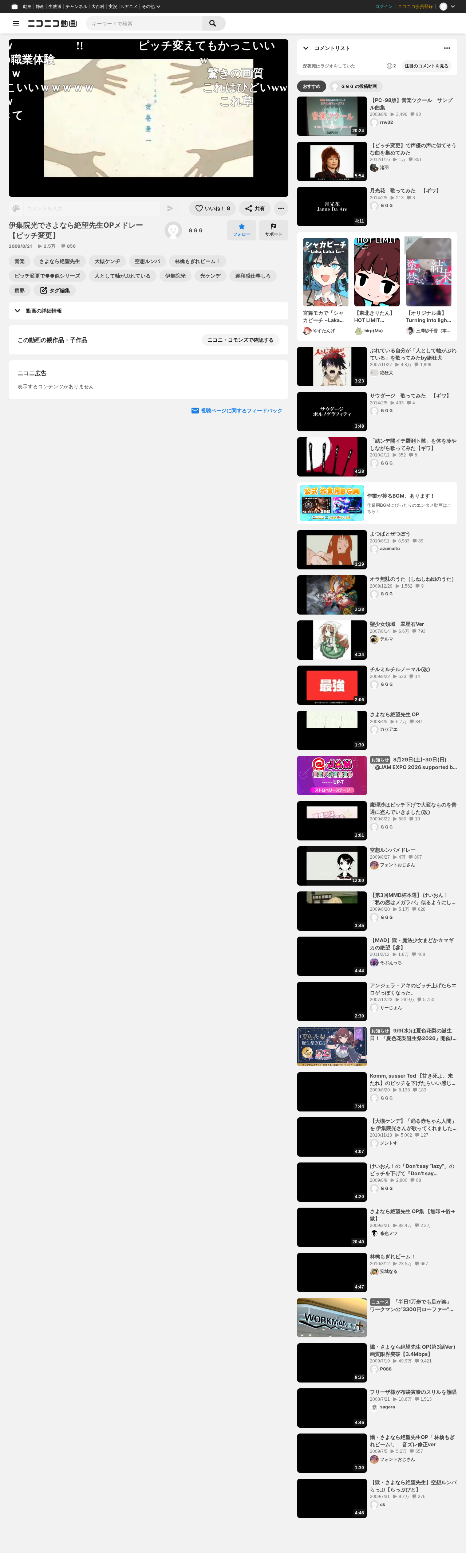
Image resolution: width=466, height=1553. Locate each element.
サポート (274, 234)
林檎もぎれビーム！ (393, 1256)
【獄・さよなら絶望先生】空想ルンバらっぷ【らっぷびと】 (413, 1486)
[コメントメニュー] (447, 48)
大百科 (97, 6)
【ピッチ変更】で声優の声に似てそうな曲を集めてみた (413, 149)
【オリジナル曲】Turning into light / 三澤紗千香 (427, 316)
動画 (27, 6)
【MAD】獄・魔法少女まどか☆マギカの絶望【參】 (412, 943)
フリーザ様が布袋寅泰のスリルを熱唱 (413, 1392)
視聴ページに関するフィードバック (242, 552)
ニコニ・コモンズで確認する (241, 340)
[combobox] (144, 23)
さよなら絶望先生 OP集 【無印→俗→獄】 (412, 1214)
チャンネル (76, 6)
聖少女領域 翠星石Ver (397, 624)
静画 (40, 6)
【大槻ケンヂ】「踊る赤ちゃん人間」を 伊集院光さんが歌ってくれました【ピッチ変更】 (413, 1125)
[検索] (214, 23)
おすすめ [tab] (311, 86)
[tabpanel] (377, 807)
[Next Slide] (274, 483)
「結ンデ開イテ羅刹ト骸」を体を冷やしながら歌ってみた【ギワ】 (413, 444)
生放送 (55, 6)
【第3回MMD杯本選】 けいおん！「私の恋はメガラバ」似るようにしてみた (413, 899)
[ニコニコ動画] (52, 23)
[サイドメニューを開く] (16, 23)
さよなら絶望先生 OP (394, 714)
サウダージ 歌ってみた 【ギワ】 (410, 395)
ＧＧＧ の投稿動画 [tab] (359, 86)
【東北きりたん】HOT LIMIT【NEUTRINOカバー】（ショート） (375, 316)
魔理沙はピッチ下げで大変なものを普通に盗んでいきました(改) (413, 808)
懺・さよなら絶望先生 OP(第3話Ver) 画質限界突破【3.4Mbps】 (412, 1350)
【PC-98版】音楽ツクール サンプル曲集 (411, 103)
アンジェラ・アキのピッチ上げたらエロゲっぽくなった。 (413, 989)
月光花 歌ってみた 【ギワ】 (405, 190)
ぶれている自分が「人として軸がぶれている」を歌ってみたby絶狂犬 (413, 354)
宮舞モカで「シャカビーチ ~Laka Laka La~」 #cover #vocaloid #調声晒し (324, 316)
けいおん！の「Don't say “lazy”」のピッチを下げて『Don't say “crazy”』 (412, 1170)
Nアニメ (129, 6)
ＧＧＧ (195, 230)
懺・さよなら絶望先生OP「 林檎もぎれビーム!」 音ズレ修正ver (412, 1440)
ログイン (383, 6)
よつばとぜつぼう (390, 533)
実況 (112, 6)
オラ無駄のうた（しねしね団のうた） (413, 579)
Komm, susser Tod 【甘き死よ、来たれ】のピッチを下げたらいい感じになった (413, 1079)
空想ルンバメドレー (393, 850)
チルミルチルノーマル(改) (400, 669)
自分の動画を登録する (58, 415)
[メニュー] (281, 208)
